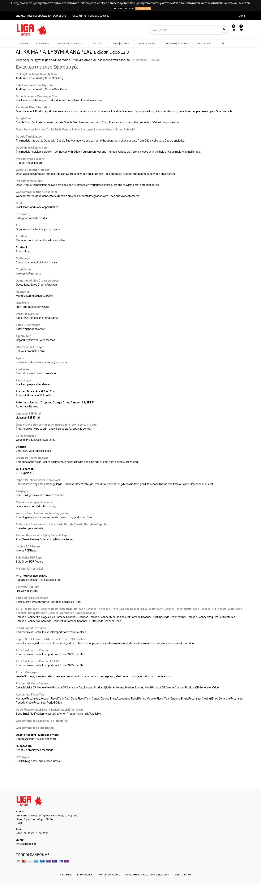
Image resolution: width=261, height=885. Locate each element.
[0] (233, 30)
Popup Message (26, 672)
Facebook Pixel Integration (33, 107)
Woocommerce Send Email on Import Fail (42, 720)
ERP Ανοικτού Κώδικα (144, 60)
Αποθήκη (22, 236)
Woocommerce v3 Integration (35, 727)
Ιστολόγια (22, 757)
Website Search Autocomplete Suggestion (42, 513)
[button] (223, 43)
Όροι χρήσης (143, 8)
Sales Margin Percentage (32, 597)
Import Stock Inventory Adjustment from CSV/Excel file (50, 639)
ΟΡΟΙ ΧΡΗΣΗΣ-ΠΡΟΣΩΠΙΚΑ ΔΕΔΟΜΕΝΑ (147, 874)
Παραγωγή (23, 291)
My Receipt (23, 258)
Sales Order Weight (28, 324)
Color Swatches (26, 435)
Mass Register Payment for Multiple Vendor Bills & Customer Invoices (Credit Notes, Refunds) (75, 129)
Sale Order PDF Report (30, 557)
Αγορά (20, 358)
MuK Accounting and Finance (34, 502)
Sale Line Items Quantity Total (34, 85)
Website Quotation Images (32, 169)
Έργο (19, 225)
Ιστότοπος (23, 214)
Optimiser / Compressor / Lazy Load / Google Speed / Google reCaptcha (61, 524)
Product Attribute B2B (30, 568)
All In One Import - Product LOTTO (37, 661)
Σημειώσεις (23, 336)
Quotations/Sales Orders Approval (37, 280)
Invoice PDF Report (28, 546)
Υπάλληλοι (23, 369)
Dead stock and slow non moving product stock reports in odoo (56, 424)
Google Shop (24, 118)
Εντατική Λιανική (27, 313)
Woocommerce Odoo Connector (36, 192)
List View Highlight (27, 586)
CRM (19, 203)
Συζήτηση (22, 491)
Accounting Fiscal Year (30, 694)
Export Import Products (31, 628)
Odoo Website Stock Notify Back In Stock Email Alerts (49, 709)
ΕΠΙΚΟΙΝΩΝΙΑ (84, 874)
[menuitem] (24, 43)
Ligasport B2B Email (28, 413)
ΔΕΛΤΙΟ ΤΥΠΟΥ (183, 874)
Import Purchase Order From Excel (38, 480)
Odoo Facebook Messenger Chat (37, 96)
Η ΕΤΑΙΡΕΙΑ (66, 874)
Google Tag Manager (29, 136)
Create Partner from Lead (32, 457)
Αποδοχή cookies (123, 8)
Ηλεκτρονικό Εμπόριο (30, 347)
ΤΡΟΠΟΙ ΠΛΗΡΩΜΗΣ (108, 874)
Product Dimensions (29, 180)
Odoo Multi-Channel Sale (32, 147)
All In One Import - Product (32, 650)
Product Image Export (30, 158)
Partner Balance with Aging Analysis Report (43, 535)
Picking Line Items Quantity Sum (36, 74)
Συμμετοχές (24, 380)
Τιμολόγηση (24, 269)
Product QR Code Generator (34, 683)
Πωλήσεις (22, 302)
